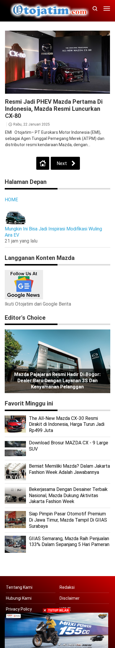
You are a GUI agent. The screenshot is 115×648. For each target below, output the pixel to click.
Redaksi (67, 587)
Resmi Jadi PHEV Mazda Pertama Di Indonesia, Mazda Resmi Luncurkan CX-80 (54, 108)
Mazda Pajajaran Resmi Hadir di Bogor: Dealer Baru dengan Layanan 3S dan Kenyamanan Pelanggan (57, 381)
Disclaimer (70, 598)
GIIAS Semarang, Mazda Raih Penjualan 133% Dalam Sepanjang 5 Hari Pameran (69, 542)
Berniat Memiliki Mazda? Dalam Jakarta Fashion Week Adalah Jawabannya (69, 469)
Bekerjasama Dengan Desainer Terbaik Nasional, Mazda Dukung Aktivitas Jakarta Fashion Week (68, 495)
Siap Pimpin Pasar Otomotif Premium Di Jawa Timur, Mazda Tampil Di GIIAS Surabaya (68, 520)
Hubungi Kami (19, 598)
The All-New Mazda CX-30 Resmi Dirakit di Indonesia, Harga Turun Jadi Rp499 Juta (66, 424)
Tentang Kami (19, 587)
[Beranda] (42, 163)
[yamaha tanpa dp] (56, 630)
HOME (11, 199)
